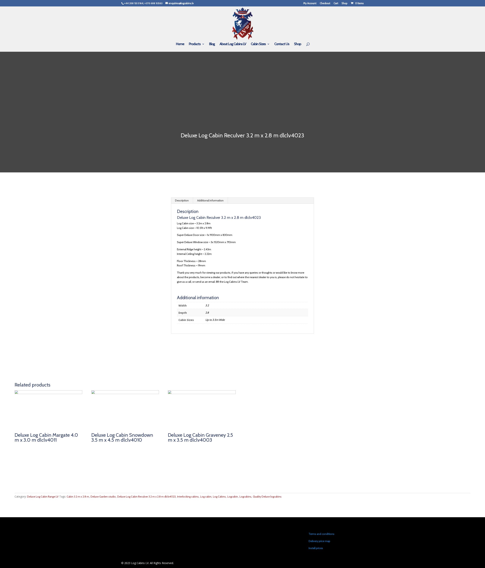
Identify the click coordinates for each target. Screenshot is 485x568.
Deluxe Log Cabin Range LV (43, 496)
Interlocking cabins (188, 496)
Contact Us (281, 44)
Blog (212, 44)
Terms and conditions (321, 534)
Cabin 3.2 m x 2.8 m (78, 496)
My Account (309, 3)
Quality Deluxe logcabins (267, 496)
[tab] (182, 201)
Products (195, 44)
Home (180, 44)
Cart (336, 3)
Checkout (325, 3)
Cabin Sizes (258, 44)
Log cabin (205, 496)
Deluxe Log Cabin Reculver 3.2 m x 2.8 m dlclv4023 (146, 496)
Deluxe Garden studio (103, 496)
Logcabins (245, 496)
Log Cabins (219, 496)
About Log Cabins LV (233, 44)
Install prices (316, 548)
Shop (344, 3)
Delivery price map (319, 541)
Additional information (210, 200)
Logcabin (232, 496)
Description (182, 200)
